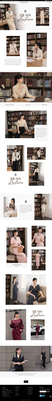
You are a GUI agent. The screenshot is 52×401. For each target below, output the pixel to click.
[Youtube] (44, 393)
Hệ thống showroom (16, 0)
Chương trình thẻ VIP (30, 393)
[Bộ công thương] (42, 395)
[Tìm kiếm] (46, 2)
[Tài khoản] (48, 2)
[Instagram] (41, 393)
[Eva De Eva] (24, 2)
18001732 (12, 0)
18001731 (6, 0)
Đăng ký (48, 391)
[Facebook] (40, 393)
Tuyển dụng (16, 395)
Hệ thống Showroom (17, 394)
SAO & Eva (16, 393)
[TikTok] (43, 393)
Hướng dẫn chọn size (30, 394)
